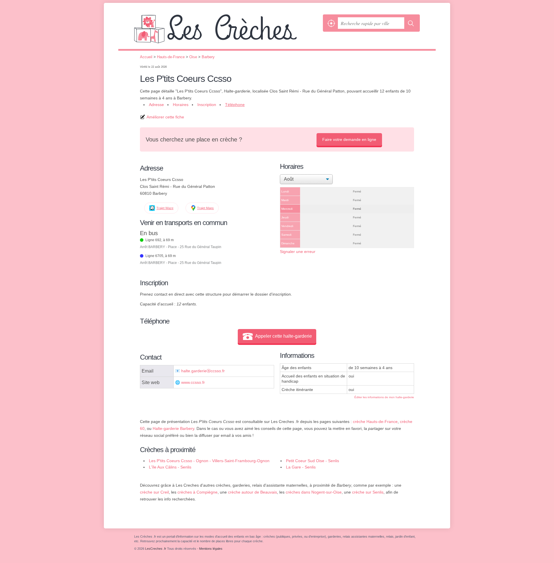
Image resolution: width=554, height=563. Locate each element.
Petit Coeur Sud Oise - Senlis (312, 460)
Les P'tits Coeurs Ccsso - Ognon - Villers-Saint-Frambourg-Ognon (209, 460)
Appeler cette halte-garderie (283, 336)
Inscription (206, 104)
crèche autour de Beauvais (252, 492)
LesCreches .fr (227, 31)
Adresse (156, 104)
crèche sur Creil (154, 492)
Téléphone (235, 104)
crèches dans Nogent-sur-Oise (314, 492)
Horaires (180, 104)
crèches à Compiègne (197, 492)
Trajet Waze (164, 208)
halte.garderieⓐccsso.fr (203, 371)
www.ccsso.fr (193, 382)
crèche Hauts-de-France (375, 421)
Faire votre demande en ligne (349, 139)
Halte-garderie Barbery (173, 428)
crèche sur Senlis (367, 492)
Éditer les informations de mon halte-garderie (384, 397)
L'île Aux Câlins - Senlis (170, 467)
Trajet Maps (205, 208)
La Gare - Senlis (301, 467)
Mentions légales (210, 548)
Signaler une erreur (297, 251)
